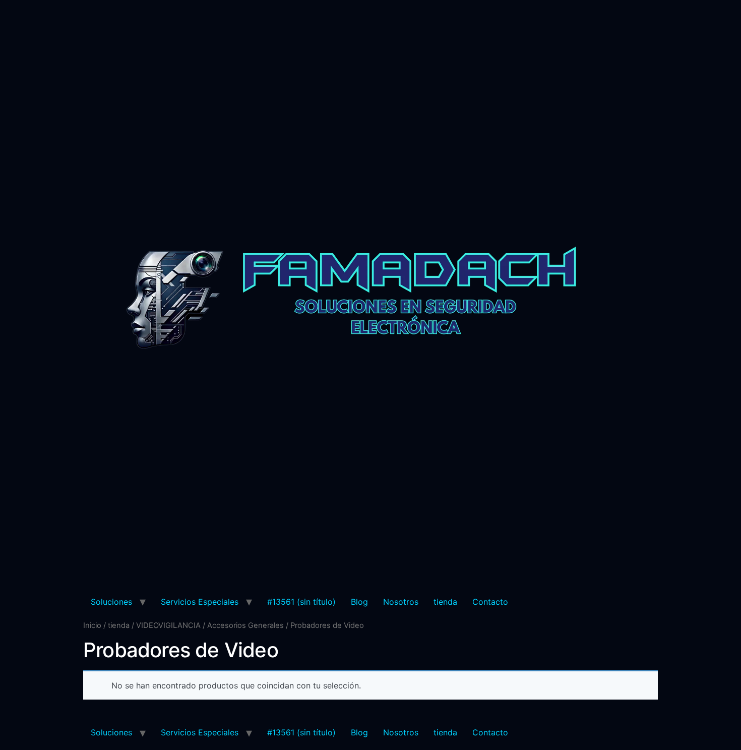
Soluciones (111, 602)
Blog (359, 602)
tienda (445, 602)
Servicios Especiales (199, 602)
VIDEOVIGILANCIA (168, 625)
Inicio (92, 625)
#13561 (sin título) (301, 602)
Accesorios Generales (245, 625)
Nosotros (400, 602)
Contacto (490, 602)
